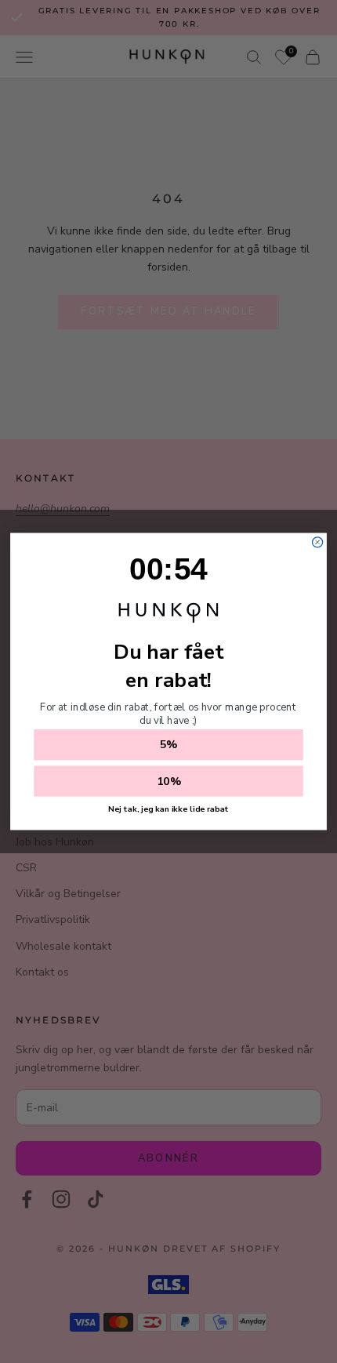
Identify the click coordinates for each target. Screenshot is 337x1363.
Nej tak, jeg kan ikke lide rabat (168, 809)
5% (168, 745)
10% (169, 781)
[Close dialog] (318, 542)
